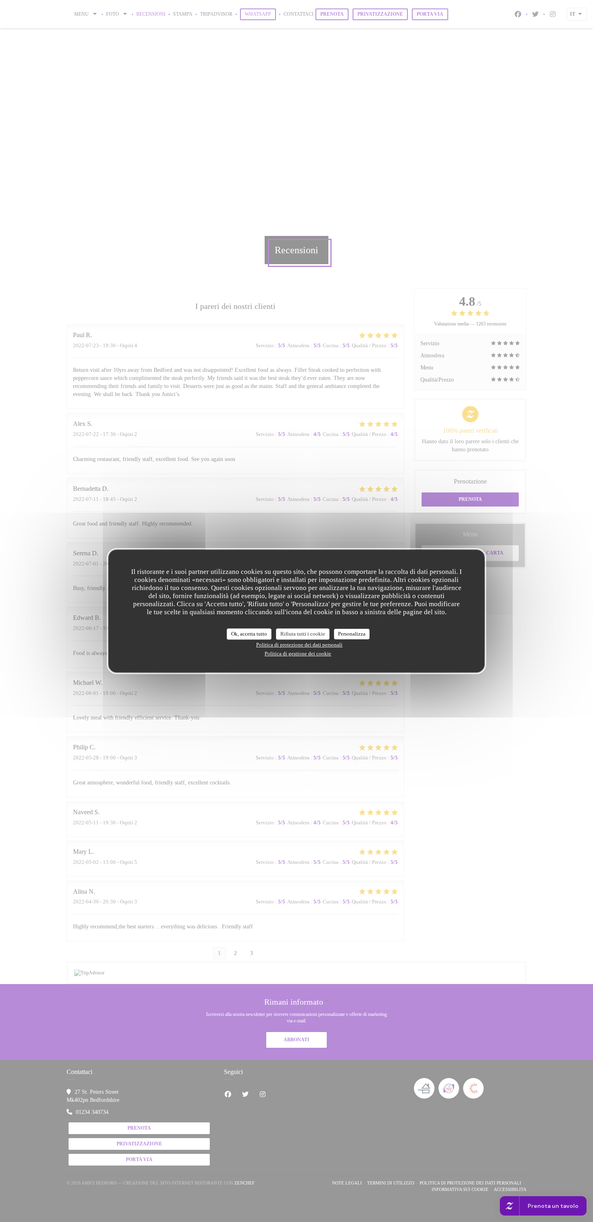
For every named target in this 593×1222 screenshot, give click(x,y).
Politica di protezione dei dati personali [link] (299, 645)
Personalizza (351, 634)
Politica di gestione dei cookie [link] (298, 654)
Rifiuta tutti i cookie (302, 634)
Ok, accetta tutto (249, 634)
